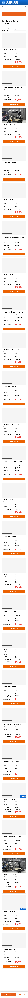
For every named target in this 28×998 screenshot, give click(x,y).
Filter (9, 994)
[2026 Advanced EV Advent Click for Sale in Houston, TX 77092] (14, 613)
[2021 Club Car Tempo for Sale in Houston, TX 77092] (14, 351)
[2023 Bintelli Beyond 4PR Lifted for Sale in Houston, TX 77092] (14, 313)
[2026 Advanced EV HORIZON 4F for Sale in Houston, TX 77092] (14, 463)
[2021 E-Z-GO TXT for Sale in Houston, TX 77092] (14, 950)
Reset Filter (22, 994)
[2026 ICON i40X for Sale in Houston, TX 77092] (14, 801)
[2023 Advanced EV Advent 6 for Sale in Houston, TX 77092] (14, 726)
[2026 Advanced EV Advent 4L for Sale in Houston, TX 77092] (14, 238)
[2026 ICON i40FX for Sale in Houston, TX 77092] (14, 51)
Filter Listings (15, 14)
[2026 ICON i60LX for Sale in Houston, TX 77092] (14, 163)
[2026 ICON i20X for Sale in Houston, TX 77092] (14, 126)
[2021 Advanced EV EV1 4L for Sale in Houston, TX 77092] (14, 88)
